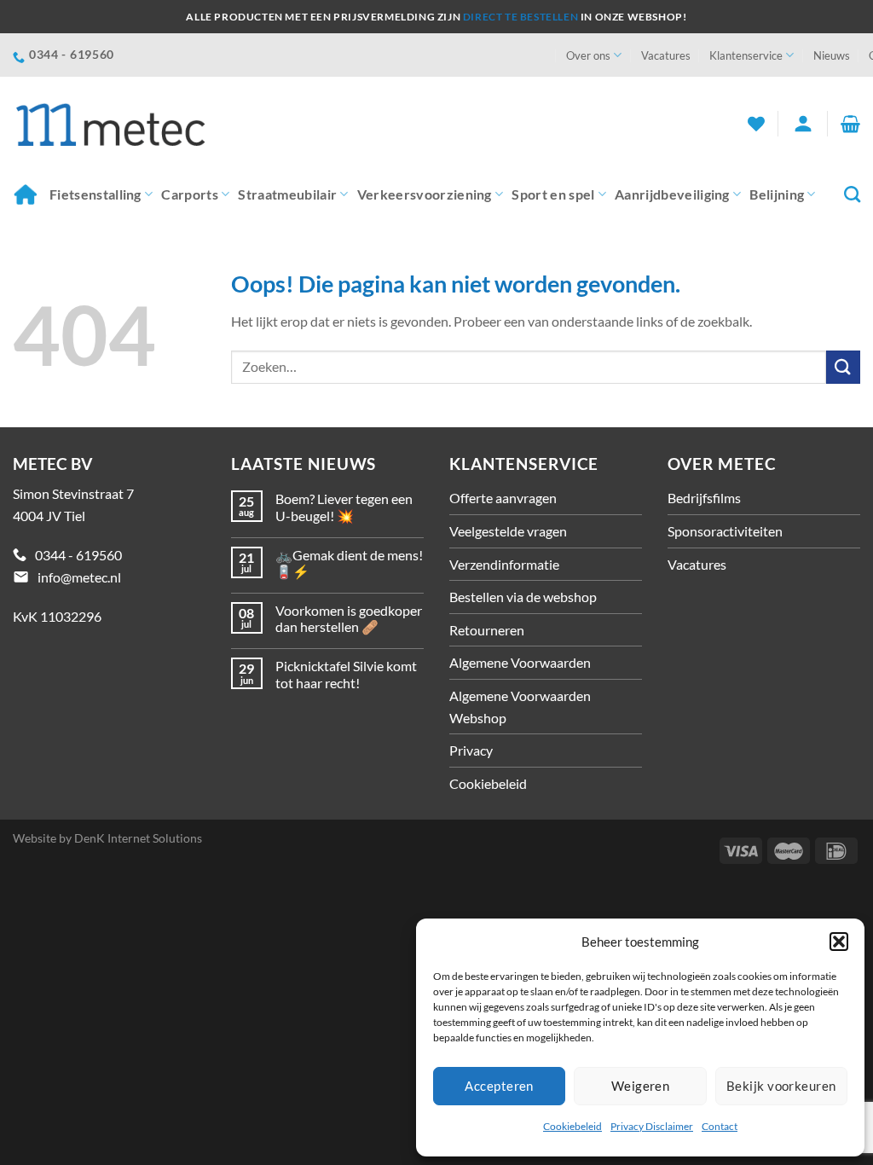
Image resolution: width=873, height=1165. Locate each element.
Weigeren (640, 1085)
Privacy (471, 750)
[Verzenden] (843, 367)
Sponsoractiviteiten (725, 531)
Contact (719, 1126)
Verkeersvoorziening (424, 194)
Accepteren (499, 1085)
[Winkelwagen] (850, 123)
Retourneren (486, 630)
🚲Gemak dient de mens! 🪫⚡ (349, 563)
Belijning (776, 194)
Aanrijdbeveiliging (672, 194)
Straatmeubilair (287, 194)
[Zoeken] (852, 194)
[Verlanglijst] (756, 123)
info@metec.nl (79, 577)
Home (27, 194)
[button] (838, 941)
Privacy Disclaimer (651, 1126)
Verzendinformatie (504, 564)
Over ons (588, 55)
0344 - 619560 (78, 555)
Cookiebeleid (572, 1126)
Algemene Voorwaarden (520, 662)
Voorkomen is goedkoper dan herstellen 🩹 (348, 618)
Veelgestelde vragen (508, 531)
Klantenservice (746, 55)
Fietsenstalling (95, 194)
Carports (189, 194)
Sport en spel (553, 194)
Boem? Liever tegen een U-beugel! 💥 (344, 506)
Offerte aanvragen (503, 498)
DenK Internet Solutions (138, 838)
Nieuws (831, 55)
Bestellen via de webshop (523, 596)
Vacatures (666, 55)
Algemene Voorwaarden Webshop (520, 706)
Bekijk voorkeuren (781, 1085)
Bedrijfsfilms (704, 498)
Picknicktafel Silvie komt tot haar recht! (346, 674)
